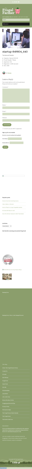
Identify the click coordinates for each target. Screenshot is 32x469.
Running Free (5, 292)
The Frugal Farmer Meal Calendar (10, 413)
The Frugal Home (6, 416)
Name (4, 105)
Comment (5, 87)
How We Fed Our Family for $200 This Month (13, 213)
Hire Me (4, 387)
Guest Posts (5, 384)
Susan (9, 73)
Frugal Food (5, 380)
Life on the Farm (6, 397)
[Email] (19, 2)
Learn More (5, 393)
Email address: (6, 142)
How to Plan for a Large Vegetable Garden (12, 207)
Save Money (5, 377)
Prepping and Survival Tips (8, 403)
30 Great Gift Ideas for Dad (8, 210)
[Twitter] (17, 2)
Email (4, 111)
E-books (4, 374)
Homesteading (5, 390)
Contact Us (4, 371)
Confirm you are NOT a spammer (12, 128)
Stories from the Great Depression (10, 201)
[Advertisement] (13, 161)
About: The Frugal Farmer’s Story (10, 368)
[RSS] (13, 2)
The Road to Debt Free (7, 419)
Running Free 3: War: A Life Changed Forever (13, 315)
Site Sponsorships (6, 409)
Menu (6, 24)
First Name (5, 138)
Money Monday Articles (8, 400)
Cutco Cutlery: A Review (8, 204)
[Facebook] (15, 2)
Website (4, 117)
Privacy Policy (5, 406)
